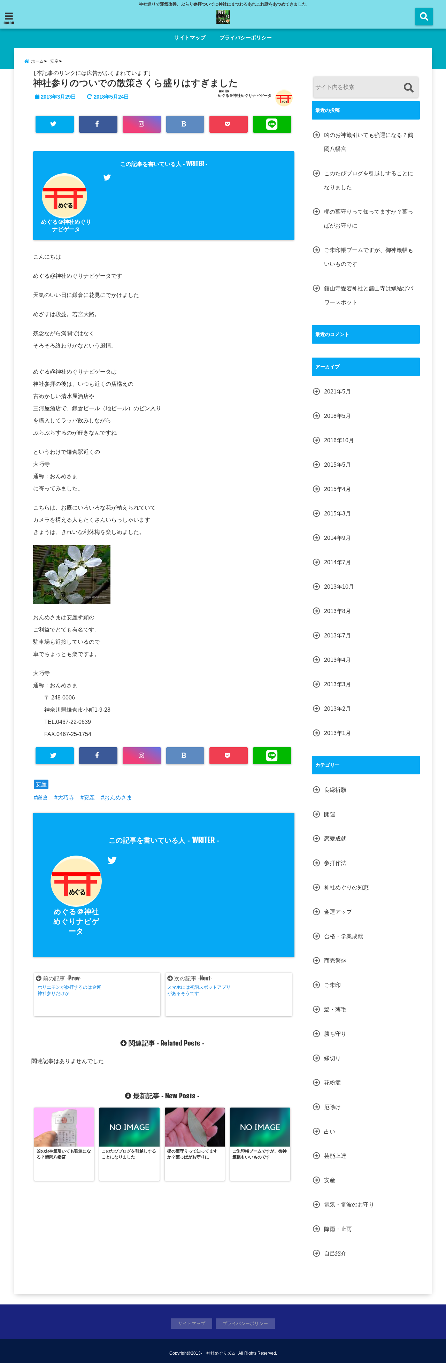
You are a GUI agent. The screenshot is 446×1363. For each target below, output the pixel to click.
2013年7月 (337, 635)
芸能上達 (335, 1156)
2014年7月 (337, 562)
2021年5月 (337, 392)
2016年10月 (339, 440)
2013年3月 (337, 684)
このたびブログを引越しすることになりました (368, 180)
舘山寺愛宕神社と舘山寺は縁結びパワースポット (368, 295)
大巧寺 (65, 798)
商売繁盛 (335, 961)
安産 (41, 784)
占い (329, 1131)
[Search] (408, 88)
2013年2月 (337, 709)
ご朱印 (332, 985)
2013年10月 (339, 587)
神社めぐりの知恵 (346, 887)
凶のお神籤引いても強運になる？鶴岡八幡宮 (368, 142)
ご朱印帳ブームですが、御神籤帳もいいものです (368, 257)
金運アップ (338, 912)
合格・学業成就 (343, 936)
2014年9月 (337, 538)
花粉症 (332, 1083)
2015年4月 (337, 489)
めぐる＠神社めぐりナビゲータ (244, 95)
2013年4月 (337, 660)
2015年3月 (337, 513)
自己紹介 (335, 1253)
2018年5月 (337, 416)
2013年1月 (337, 733)
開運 (329, 814)
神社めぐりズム (221, 1353)
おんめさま (118, 798)
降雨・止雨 (338, 1229)
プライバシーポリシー (246, 37)
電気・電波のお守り (349, 1205)
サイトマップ (190, 37)
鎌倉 (42, 798)
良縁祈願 (335, 790)
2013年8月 (337, 611)
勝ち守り (335, 1034)
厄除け (332, 1107)
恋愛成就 (335, 839)
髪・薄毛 (335, 1009)
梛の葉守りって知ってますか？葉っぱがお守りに (368, 219)
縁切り (332, 1058)
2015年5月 (337, 465)
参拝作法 (335, 863)
